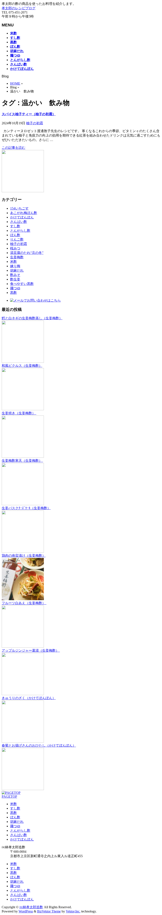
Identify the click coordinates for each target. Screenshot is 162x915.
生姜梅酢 (17, 257)
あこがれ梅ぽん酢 (23, 213)
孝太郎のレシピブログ (18, 8)
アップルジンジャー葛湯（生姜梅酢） (31, 650)
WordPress (26, 911)
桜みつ (15, 248)
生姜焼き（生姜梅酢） (19, 413)
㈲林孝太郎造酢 (31, 907)
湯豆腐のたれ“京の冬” (26, 252)
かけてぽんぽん (22, 217)
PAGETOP (9, 796)
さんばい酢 (18, 221)
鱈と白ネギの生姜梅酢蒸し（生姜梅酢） (32, 318)
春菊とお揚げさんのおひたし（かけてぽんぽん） (39, 745)
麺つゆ (15, 288)
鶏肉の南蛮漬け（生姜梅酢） (24, 555)
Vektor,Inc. (73, 911)
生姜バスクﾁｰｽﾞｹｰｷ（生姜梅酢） (26, 508)
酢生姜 (15, 279)
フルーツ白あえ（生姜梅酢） (24, 603)
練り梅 (15, 266)
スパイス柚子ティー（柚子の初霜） (29, 114)
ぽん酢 (15, 235)
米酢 (13, 261)
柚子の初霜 (34, 123)
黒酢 (13, 292)
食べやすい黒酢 (22, 284)
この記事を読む (13, 147)
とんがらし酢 (20, 230)
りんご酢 (17, 239)
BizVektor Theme (49, 911)
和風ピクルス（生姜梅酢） (22, 365)
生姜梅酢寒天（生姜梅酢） (22, 460)
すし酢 (15, 226)
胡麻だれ (17, 270)
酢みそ (15, 275)
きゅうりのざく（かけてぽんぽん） (29, 698)
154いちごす (19, 208)
